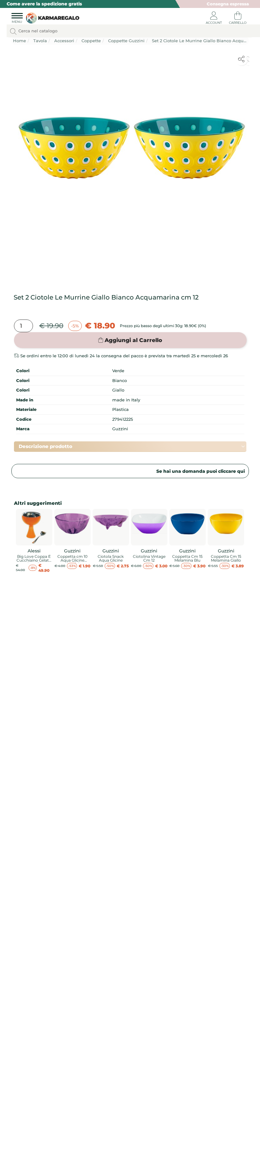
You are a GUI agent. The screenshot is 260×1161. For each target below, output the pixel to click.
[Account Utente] (213, 19)
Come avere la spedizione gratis (44, 4)
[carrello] (238, 19)
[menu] (17, 19)
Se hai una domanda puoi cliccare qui (200, 471)
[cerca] (13, 31)
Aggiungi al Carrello (133, 340)
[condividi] (241, 59)
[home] (51, 18)
